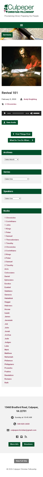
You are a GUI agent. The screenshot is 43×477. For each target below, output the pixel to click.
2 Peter (8, 258)
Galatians (8, 291)
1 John (8, 225)
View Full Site (21, 461)
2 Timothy (9, 265)
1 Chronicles (10, 218)
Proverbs (8, 368)
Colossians (9, 273)
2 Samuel (8, 262)
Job (6, 324)
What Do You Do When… (20, 140)
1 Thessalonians (12, 240)
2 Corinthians (10, 251)
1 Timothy (9, 243)
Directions (28, 444)
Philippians (9, 364)
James (7, 317)
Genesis (8, 295)
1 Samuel (8, 236)
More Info (14, 444)
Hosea (7, 309)
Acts (7, 269)
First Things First (22, 134)
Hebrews (8, 306)
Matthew (8, 353)
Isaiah (7, 313)
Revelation (9, 375)
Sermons (7, 35)
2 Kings (8, 254)
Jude (7, 339)
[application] (21, 113)
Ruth (6, 383)
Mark (7, 350)
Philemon (9, 361)
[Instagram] (21, 436)
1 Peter (8, 232)
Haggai (7, 302)
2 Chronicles (10, 104)
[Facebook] (17, 436)
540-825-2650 (23, 424)
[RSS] (26, 436)
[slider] (36, 113)
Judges (8, 342)
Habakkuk (9, 298)
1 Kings (8, 229)
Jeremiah (9, 320)
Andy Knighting (30, 99)
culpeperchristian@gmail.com (23, 430)
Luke (7, 346)
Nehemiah (9, 357)
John (7, 328)
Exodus (8, 284)
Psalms (8, 372)
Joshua (8, 335)
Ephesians (9, 280)
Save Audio (11, 122)
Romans (8, 379)
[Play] (5, 113)
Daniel (7, 276)
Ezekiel (8, 287)
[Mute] (31, 113)
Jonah (7, 331)
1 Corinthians (10, 221)
